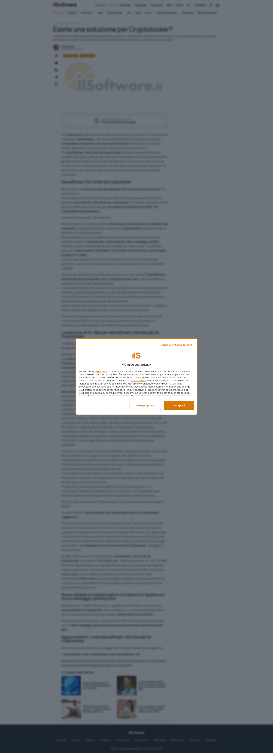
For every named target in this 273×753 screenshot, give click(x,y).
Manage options (145, 405)
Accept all (179, 405)
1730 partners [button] (99, 371)
